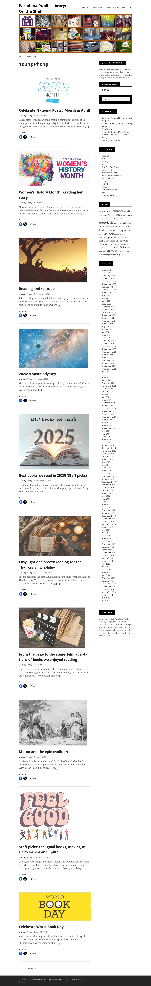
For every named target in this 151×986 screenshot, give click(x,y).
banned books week (105, 211)
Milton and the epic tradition (43, 751)
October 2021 (108, 389)
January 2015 (108, 581)
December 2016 (109, 516)
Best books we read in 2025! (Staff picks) (53, 475)
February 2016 (108, 544)
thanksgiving (104, 255)
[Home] (20, 56)
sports (101, 251)
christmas (109, 219)
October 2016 (108, 521)
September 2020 (109, 417)
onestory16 (107, 170)
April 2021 (106, 400)
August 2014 (107, 595)
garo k (120, 223)
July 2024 (106, 326)
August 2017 (107, 493)
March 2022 (107, 380)
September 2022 (109, 369)
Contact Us (127, 7)
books (123, 215)
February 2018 (108, 476)
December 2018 (109, 448)
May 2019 (106, 437)
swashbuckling (122, 251)
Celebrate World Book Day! (42, 926)
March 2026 (107, 273)
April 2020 (106, 425)
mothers (124, 234)
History (105, 161)
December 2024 (109, 312)
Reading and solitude (37, 288)
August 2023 (107, 355)
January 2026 (108, 278)
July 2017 (106, 496)
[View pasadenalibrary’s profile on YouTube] (108, 90)
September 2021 (109, 391)
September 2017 (109, 490)
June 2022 (106, 372)
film (103, 159)
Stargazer (22, 982)
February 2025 (108, 307)
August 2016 (107, 527)
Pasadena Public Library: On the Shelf (47, 979)
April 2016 (106, 538)
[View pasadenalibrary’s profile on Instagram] (105, 90)
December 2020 (109, 408)
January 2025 (108, 309)
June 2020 (106, 423)
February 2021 (108, 403)
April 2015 (106, 572)
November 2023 (109, 349)
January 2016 (108, 547)
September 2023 (109, 352)
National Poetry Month (121, 238)
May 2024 (106, 332)
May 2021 (106, 397)
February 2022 (108, 383)
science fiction (119, 247)
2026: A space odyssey (37, 373)
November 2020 (109, 411)
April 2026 (106, 270)
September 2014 (109, 592)
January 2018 (108, 479)
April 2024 (106, 335)
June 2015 (106, 567)
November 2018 (109, 451)
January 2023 (108, 363)
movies (102, 237)
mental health (118, 234)
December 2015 (109, 550)
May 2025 (106, 301)
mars (103, 234)
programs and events (111, 176)
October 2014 (108, 589)
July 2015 (106, 564)
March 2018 (107, 473)
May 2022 (106, 374)
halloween (110, 227)
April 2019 (106, 439)
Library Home (97, 7)
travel (104, 193)
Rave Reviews (108, 178)
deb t (128, 219)
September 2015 (109, 558)
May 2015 (106, 569)
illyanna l (124, 231)
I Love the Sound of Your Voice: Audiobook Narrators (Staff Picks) (116, 135)
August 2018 (107, 459)
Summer (105, 187)
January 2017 (108, 513)
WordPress (76, 979)
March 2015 (107, 575)
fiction (112, 222)
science (108, 247)
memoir (109, 234)
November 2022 (109, 366)
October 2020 (108, 414)
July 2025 (106, 295)
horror (117, 230)
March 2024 (107, 338)
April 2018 (106, 471)
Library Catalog (112, 7)
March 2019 (107, 442)
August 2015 (107, 561)
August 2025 (107, 293)
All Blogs (84, 7)
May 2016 (106, 536)
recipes (105, 181)
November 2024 (109, 315)
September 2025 (109, 290)
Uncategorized (108, 195)
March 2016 (107, 541)
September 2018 (109, 456)
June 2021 (106, 394)
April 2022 (106, 377)
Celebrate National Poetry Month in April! (54, 110)
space (129, 247)
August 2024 (107, 324)
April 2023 (106, 358)
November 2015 (109, 553)
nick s (102, 240)
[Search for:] (115, 99)
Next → (32, 968)
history (104, 230)
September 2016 (109, 524)
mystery (110, 237)
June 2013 (106, 601)
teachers (129, 251)
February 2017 (108, 510)
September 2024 (109, 321)
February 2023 (108, 360)
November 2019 (109, 428)
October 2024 (108, 318)
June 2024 (106, 329)
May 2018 (106, 468)
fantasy (103, 223)
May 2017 (106, 502)
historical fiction (123, 226)
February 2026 (108, 276)
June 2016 (106, 533)
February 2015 (108, 578)
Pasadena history (109, 173)
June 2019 (106, 434)
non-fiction (110, 241)
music (104, 164)
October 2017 (108, 488)
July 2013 (106, 598)
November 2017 (109, 485)
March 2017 (107, 507)
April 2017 (106, 504)
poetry (117, 244)
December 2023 (109, 346)
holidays (112, 230)
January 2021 (108, 406)
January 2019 (108, 445)
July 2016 (106, 530)
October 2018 (108, 454)
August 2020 (107, 420)
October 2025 (108, 287)
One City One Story (110, 167)
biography (118, 211)
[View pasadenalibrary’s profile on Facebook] (102, 90)
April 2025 (106, 304)
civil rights (115, 219)
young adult (120, 254)
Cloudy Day (107, 129)
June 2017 (106, 499)
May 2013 (106, 603)
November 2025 (109, 284)
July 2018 (106, 462)
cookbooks (122, 219)
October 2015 (108, 555)
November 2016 (109, 519)
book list (114, 215)
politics (123, 244)
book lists (106, 156)
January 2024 (108, 343)
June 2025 (106, 298)
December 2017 (109, 482)
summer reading (109, 190)
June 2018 (106, 465)
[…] (87, 126)
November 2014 (109, 586)
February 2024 (108, 341)
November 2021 (109, 386)
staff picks (106, 184)
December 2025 (109, 281)
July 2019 (106, 431)
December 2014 (109, 584)
